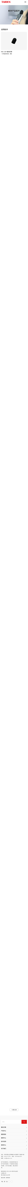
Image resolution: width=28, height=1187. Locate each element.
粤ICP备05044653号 (5, 1175)
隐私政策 (3, 1177)
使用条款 (8, 1177)
